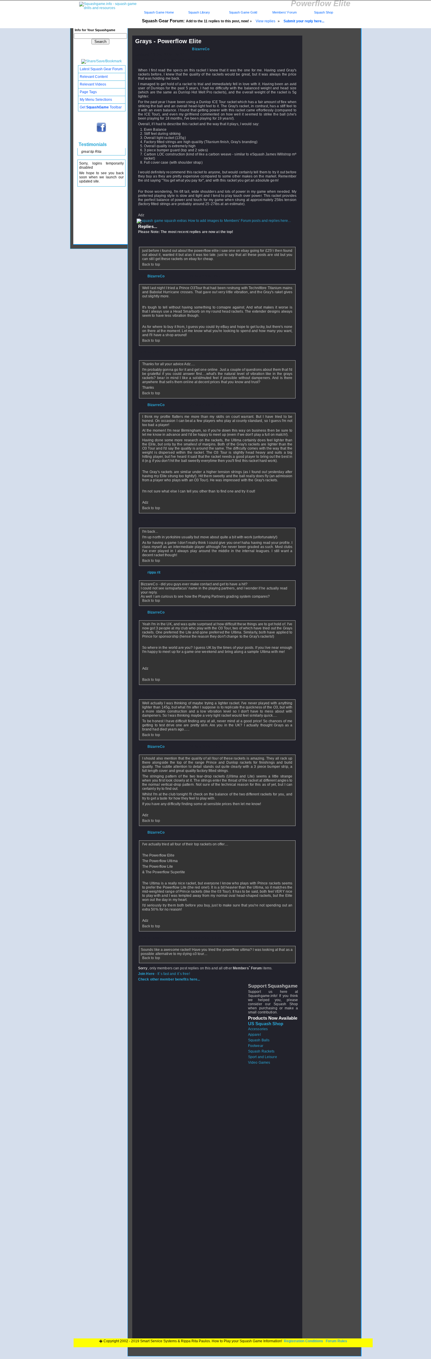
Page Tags (88, 92)
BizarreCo (200, 49)
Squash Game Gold (243, 12)
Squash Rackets (261, 1051)
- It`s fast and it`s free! (164, 974)
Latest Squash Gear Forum (101, 69)
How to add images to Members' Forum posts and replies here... (239, 221)
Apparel (254, 1035)
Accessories (258, 1029)
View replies (265, 21)
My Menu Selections (96, 100)
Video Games (259, 1062)
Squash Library (198, 12)
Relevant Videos (93, 84)
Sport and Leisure (262, 1057)
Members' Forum (284, 12)
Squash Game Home (159, 12)
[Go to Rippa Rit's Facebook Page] (101, 132)
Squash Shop (323, 12)
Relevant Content (94, 77)
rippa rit (154, 572)
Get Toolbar (101, 107)
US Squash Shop (265, 1023)
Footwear (255, 1046)
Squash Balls (258, 1040)
